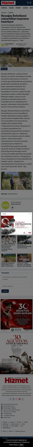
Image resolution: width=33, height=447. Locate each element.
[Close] (30, 214)
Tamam (21, 444)
